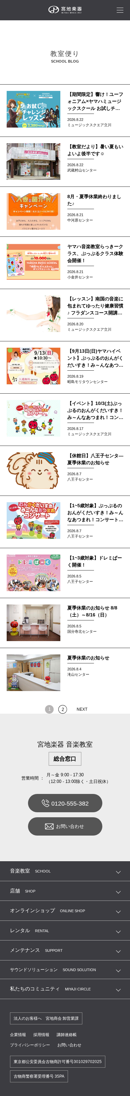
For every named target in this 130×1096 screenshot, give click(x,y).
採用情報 (41, 1034)
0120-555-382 (70, 803)
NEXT (82, 709)
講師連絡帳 (67, 1034)
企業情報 (18, 1034)
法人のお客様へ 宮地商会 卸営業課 (46, 1018)
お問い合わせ (70, 826)
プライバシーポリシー (30, 1045)
